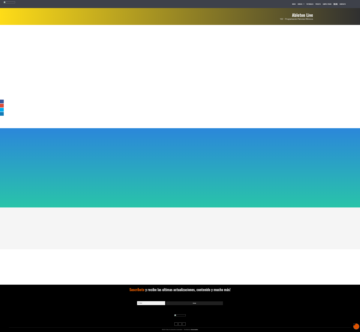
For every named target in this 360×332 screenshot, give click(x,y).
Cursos (300, 4)
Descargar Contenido (140, 93)
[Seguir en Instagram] (176, 324)
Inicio (294, 4)
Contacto (343, 4)
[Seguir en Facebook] (184, 324)
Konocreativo (194, 329)
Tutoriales (309, 4)
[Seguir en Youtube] (180, 324)
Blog (336, 4)
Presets (318, 4)
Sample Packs (327, 4)
